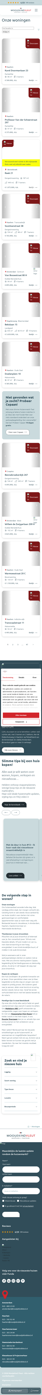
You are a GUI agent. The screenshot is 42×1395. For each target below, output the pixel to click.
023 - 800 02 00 (8, 1346)
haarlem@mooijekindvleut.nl (13, 1322)
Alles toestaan (21, 715)
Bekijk (31, 187)
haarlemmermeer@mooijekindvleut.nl (17, 1335)
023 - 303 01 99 (8, 1359)
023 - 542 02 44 (8, 1319)
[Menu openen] (36, 10)
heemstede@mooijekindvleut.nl (15, 1348)
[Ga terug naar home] (21, 10)
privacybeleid (28, 1206)
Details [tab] (21, 677)
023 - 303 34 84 (8, 1333)
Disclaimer (6, 1385)
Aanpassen (19, 722)
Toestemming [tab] (8, 677)
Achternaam (7, 1174)
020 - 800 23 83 (8, 1306)
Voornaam (6, 1164)
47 (27, 645)
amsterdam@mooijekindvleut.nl (15, 1309)
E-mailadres (7, 1186)
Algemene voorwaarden (12, 1380)
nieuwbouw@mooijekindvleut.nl (15, 1362)
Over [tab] (34, 677)
